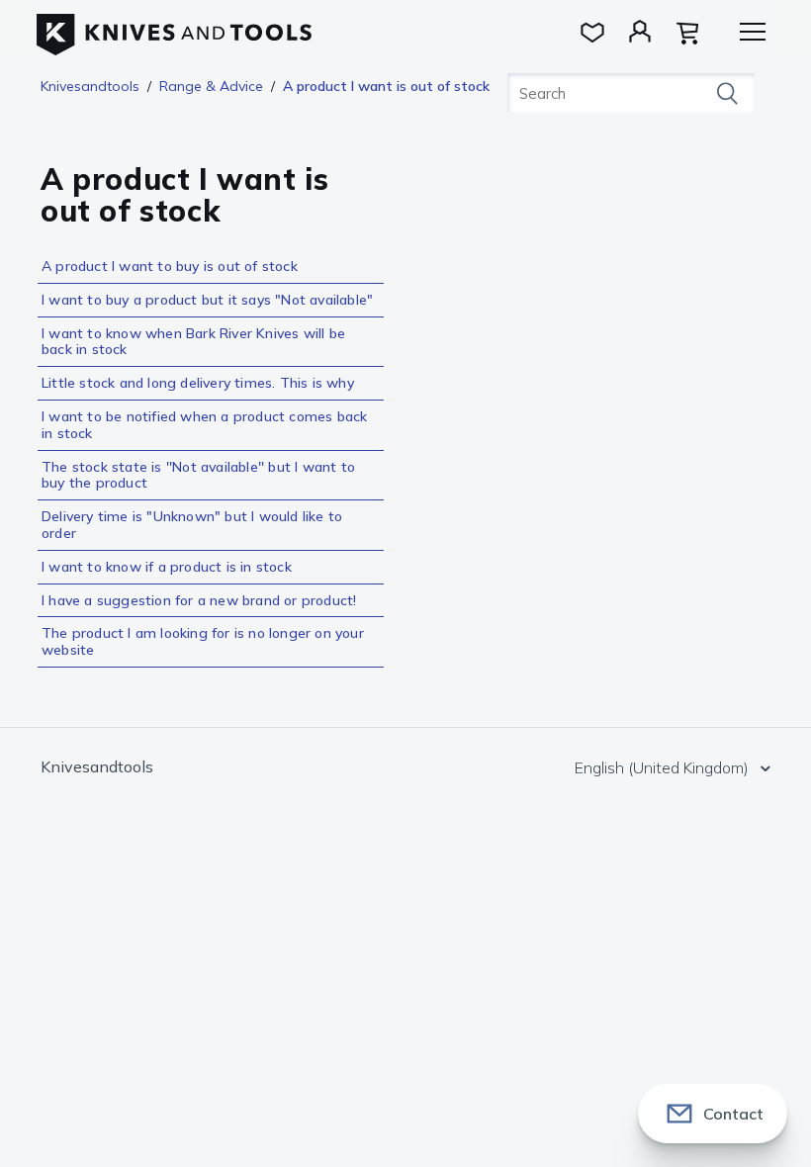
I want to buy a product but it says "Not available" (207, 300)
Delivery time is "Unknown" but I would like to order (192, 524)
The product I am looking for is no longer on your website (203, 641)
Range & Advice (211, 86)
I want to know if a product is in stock (167, 567)
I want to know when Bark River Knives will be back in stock (193, 341)
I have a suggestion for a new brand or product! (199, 600)
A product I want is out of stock (386, 86)
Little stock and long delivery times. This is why (198, 383)
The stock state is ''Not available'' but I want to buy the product (198, 475)
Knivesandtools (90, 86)
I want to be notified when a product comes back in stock (204, 424)
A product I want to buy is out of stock (170, 266)
